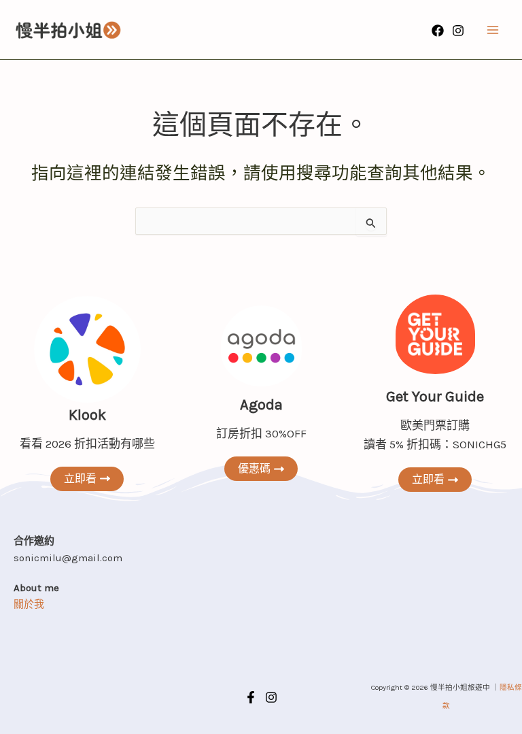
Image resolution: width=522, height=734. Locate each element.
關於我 (29, 604)
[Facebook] (438, 30)
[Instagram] (458, 30)
